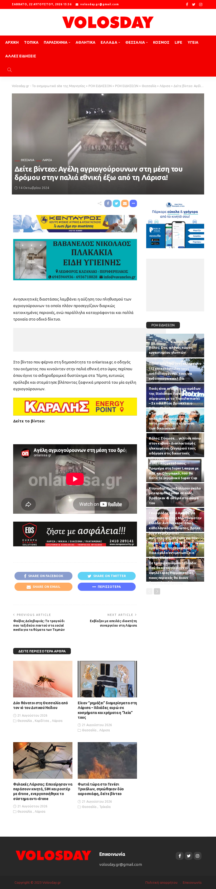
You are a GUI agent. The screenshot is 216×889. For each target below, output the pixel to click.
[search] (9, 70)
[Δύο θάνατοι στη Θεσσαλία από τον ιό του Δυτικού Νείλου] (42, 679)
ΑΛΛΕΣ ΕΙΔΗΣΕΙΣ (20, 56)
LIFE (178, 42)
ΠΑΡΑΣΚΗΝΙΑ (55, 42)
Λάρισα (47, 160)
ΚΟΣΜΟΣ (161, 42)
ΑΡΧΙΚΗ (12, 42)
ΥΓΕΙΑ (193, 42)
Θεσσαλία (27, 160)
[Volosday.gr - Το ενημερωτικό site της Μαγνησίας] (108, 22)
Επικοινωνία (192, 882)
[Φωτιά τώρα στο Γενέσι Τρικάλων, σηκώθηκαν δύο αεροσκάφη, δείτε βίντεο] (107, 760)
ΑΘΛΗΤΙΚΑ (85, 42)
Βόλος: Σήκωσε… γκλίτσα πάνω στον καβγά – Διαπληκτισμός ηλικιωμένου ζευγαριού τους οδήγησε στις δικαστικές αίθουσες (175, 448)
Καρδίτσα (42, 720)
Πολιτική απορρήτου (161, 882)
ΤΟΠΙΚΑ (31, 42)
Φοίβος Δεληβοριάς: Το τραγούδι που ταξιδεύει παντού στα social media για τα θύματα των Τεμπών (39, 625)
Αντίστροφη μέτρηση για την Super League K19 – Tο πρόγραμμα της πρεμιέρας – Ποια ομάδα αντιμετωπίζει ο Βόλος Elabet (173, 548)
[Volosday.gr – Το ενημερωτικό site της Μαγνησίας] (53, 855)
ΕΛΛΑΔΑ (109, 42)
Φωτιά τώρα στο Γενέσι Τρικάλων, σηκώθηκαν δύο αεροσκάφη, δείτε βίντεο (101, 789)
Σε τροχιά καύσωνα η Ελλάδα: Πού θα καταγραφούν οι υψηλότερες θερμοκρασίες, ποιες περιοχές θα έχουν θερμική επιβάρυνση (173, 573)
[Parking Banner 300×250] (175, 223)
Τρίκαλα (105, 806)
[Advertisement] (89, 340)
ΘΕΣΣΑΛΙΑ (135, 42)
